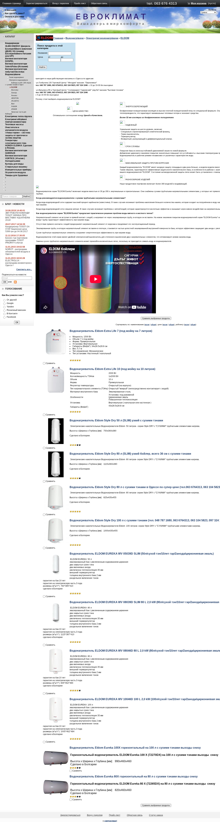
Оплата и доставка (14, 16)
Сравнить (50, 363)
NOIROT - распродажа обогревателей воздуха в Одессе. (17, 251)
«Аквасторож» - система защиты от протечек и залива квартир (17, 135)
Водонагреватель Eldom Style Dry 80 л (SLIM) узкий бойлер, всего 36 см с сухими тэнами (130, 453)
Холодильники (12, 161)
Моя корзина (198, 3)
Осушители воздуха (15, 172)
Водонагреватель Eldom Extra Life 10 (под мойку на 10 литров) (112, 369)
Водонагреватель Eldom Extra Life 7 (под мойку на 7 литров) (111, 330)
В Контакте (12, 313)
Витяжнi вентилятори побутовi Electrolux (16, 70)
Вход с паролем (60, 3)
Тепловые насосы (14, 124)
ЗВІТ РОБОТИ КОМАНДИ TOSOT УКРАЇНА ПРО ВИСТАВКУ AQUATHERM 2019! (17, 216)
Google (10, 303)
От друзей (12, 300)
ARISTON (15, 98)
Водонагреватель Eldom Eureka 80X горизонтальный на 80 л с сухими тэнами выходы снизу (134, 776)
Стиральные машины (16, 167)
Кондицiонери (12, 43)
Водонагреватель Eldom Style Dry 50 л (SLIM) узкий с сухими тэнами (116, 420)
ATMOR (14, 109)
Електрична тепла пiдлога (18, 116)
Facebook (11, 317)
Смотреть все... (24, 269)
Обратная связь (99, 3)
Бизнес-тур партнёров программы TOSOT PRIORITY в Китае (16, 240)
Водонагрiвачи (12, 74)
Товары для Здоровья (16, 175)
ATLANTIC (15, 101)
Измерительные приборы (18, 170)
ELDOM (14, 87)
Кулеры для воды (14, 164)
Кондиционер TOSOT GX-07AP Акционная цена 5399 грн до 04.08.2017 (17, 229)
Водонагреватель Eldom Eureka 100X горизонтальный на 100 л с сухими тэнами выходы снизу (135, 747)
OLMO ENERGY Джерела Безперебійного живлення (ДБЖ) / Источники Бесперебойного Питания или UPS (18, 51)
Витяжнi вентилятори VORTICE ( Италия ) (16, 157)
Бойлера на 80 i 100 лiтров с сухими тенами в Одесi (18, 84)
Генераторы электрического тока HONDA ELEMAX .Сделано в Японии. (18, 144)
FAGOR (14, 106)
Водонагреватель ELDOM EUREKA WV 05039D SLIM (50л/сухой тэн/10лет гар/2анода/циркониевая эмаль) (142, 553)
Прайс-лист (80, 3)
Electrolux (14, 90)
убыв (153, 324)
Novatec (14, 95)
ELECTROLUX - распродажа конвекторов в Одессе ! (18, 263)
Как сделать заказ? (15, 13)
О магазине (10, 10)
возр (147, 324)
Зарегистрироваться (36, 3)
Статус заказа (156, 815)
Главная (58, 38)
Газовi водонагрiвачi (16, 77)
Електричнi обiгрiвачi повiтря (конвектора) (16, 120)
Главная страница (12, 3)
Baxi (12, 104)
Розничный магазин (16, 310)
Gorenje (14, 93)
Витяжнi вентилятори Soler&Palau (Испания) (16, 65)
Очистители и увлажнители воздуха (16, 128)
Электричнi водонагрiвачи (18, 80)
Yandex (10, 306)
